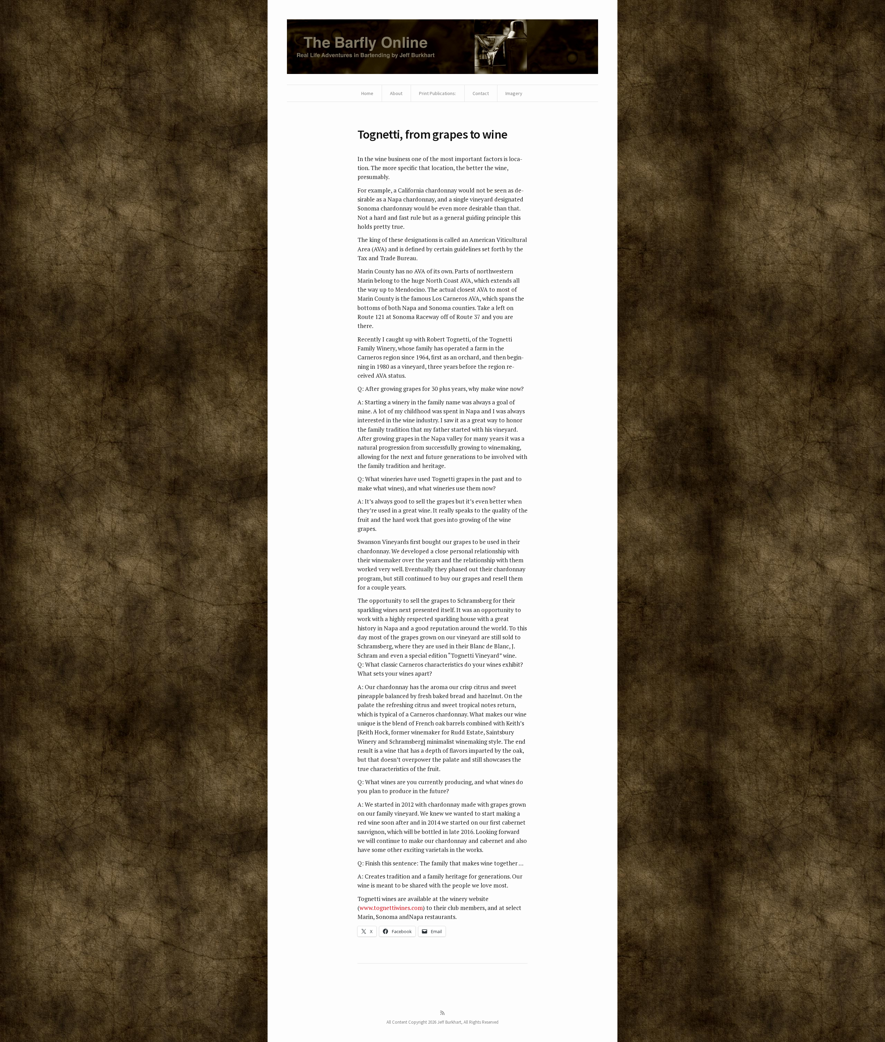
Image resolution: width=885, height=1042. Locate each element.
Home (367, 93)
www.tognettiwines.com (391, 908)
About (396, 93)
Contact (481, 93)
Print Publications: (437, 93)
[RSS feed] (442, 1013)
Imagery (513, 93)
